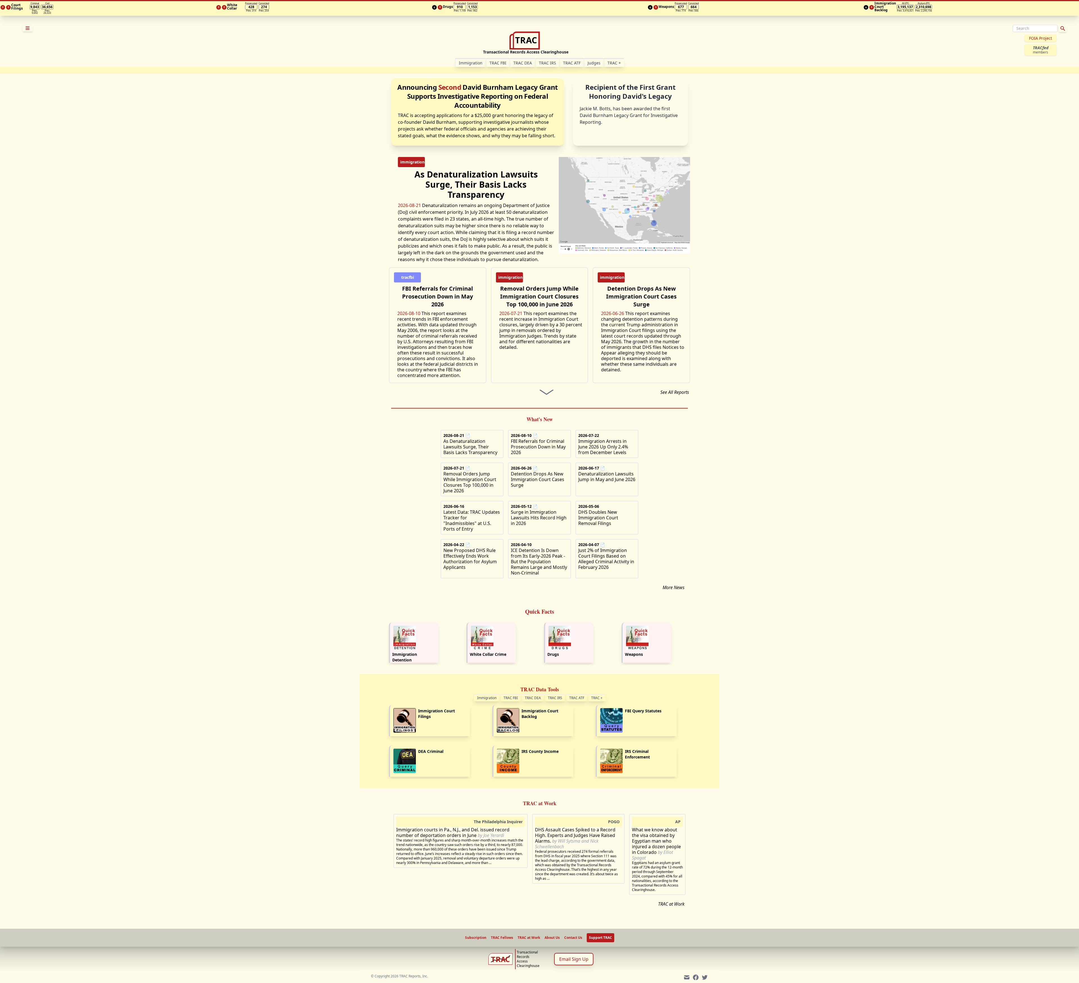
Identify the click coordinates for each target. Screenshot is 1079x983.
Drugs (553, 654)
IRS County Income (540, 751)
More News (673, 587)
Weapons (634, 654)
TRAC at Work (671, 904)
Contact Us (573, 937)
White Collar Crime (488, 654)
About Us (552, 937)
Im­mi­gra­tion (470, 63)
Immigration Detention (404, 657)
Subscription (475, 937)
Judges (594, 63)
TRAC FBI (497, 63)
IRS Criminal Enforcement (637, 754)
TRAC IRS (547, 63)
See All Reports (674, 392)
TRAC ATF (572, 63)
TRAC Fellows (502, 937)
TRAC (614, 63)
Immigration (487, 697)
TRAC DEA (522, 63)
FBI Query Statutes (643, 710)
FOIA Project (1040, 38)
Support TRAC (600, 937)
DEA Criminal (430, 751)
